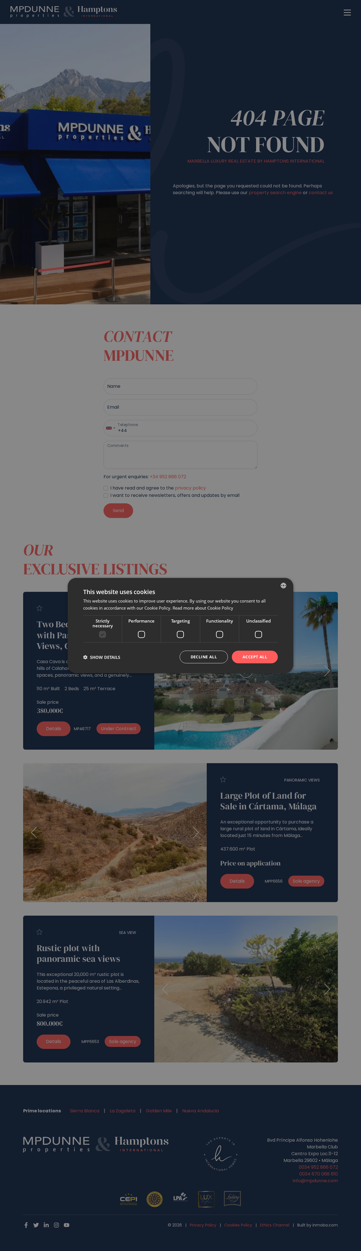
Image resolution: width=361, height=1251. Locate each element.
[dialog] (180, 625)
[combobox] (283, 585)
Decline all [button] (204, 656)
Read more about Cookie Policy (203, 607)
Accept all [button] (255, 656)
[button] (101, 657)
